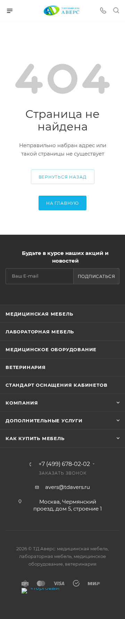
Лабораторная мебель (40, 331)
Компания (22, 403)
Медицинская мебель (39, 314)
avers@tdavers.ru (67, 487)
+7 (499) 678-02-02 (64, 464)
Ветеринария (26, 367)
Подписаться (96, 276)
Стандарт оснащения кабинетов (56, 385)
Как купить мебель (35, 438)
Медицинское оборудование (51, 349)
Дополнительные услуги (44, 420)
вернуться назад (63, 177)
